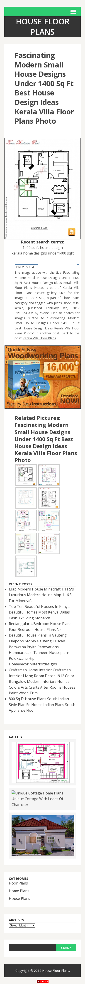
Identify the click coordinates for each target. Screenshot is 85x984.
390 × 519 (36, 298)
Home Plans (19, 890)
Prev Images (26, 267)
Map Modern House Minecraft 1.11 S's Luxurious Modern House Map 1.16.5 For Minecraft (41, 595)
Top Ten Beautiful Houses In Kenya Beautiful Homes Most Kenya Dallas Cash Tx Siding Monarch (39, 612)
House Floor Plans (55, 970)
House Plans (19, 898)
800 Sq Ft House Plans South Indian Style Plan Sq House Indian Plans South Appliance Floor (42, 704)
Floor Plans (18, 883)
